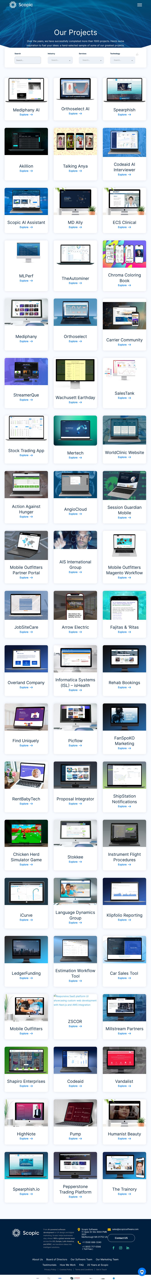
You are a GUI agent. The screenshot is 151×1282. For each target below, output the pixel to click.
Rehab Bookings (124, 682)
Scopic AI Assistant (26, 222)
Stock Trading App (26, 450)
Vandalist (124, 1081)
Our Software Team (81, 1259)
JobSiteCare (26, 627)
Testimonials (49, 1264)
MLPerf (26, 275)
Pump (75, 1133)
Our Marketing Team (107, 1259)
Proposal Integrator (75, 798)
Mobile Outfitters (26, 1028)
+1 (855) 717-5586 (91, 1246)
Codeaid (75, 1081)
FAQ (81, 1264)
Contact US (121, 1238)
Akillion (26, 166)
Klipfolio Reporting (124, 915)
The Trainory (124, 1189)
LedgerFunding (26, 973)
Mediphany (26, 336)
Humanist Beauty (124, 1133)
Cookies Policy (66, 1269)
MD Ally (75, 222)
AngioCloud (75, 509)
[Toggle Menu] (139, 4)
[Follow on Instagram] (121, 1248)
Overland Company (26, 682)
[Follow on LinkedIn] (128, 1248)
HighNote (26, 1133)
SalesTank (124, 393)
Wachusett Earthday (75, 397)
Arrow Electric (75, 627)
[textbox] (61, 60)
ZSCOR (75, 1021)
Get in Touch (101, 1269)
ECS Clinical (124, 222)
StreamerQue (26, 395)
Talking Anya (75, 166)
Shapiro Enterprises (26, 1081)
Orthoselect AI (75, 108)
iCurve (26, 915)
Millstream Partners (124, 1028)
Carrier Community (124, 339)
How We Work (68, 1264)
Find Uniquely (26, 740)
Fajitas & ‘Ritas (124, 627)
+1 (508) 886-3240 (91, 1242)
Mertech (75, 452)
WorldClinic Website (124, 452)
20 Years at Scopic (97, 1264)
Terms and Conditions (84, 1269)
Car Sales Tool (124, 973)
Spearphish (124, 109)
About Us (37, 1259)
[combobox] (60, 60)
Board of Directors (56, 1259)
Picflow (75, 740)
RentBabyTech (26, 798)
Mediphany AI (26, 109)
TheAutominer (75, 278)
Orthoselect (75, 336)
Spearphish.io (26, 1189)
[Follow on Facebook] (113, 1248)
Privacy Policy (50, 1269)
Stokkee (75, 856)
